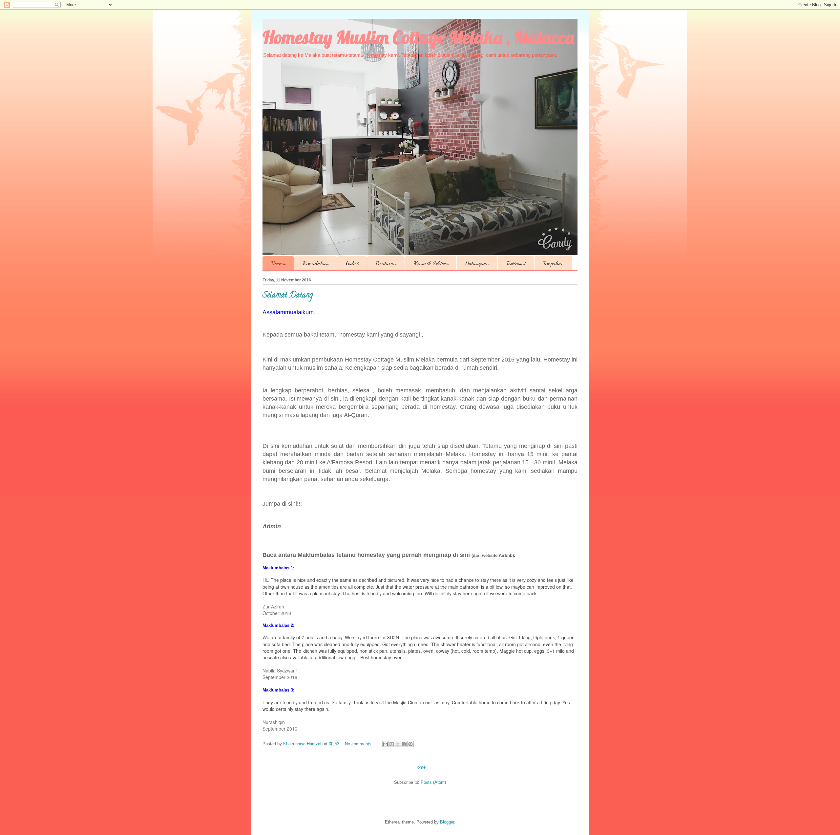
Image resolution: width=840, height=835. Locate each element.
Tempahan (553, 263)
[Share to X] (398, 744)
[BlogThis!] (391, 744)
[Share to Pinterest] (410, 744)
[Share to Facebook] (404, 744)
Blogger (447, 822)
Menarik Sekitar (430, 263)
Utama (278, 263)
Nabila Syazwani (279, 670)
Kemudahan (316, 263)
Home (420, 767)
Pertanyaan (477, 263)
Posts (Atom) (433, 782)
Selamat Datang (287, 296)
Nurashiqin (273, 722)
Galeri (352, 263)
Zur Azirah (273, 606)
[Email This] (385, 744)
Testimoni (516, 263)
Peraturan (386, 263)
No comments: (359, 743)
